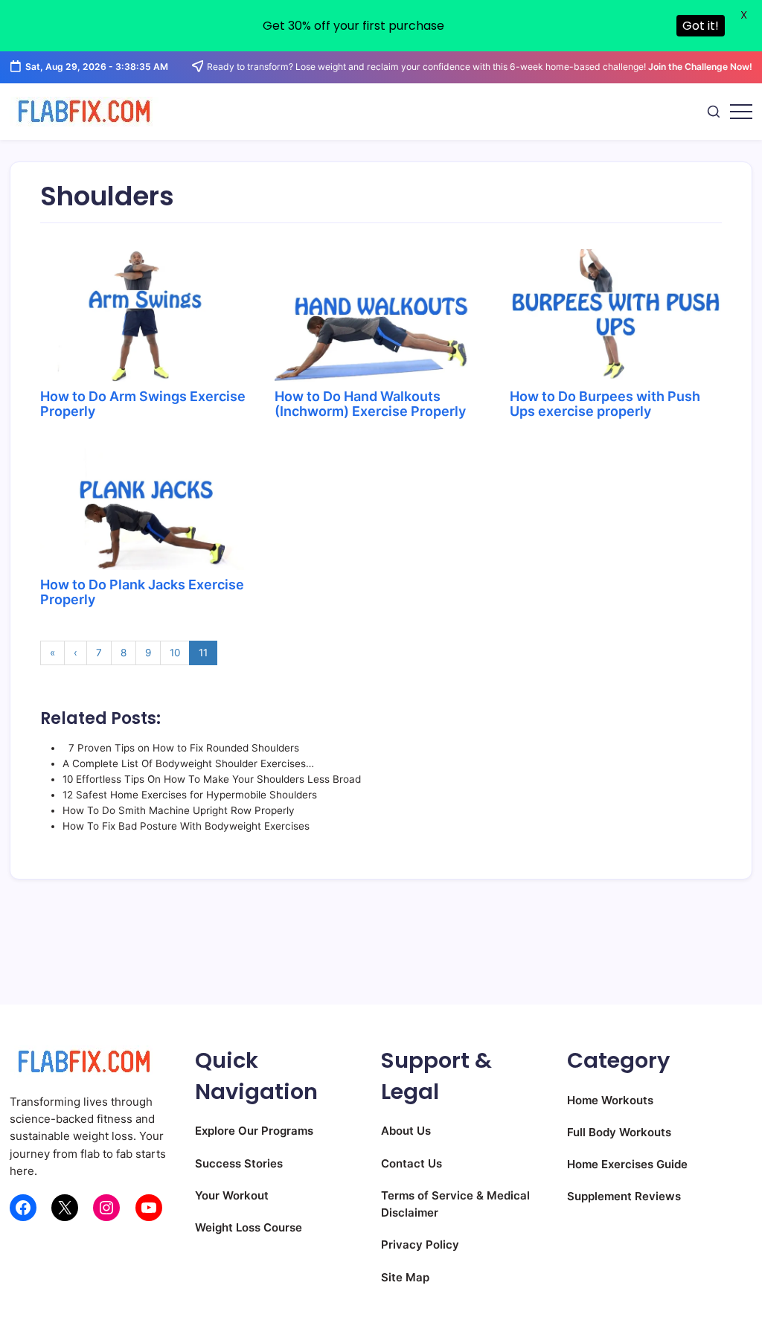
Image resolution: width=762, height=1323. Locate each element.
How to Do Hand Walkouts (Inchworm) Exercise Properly (370, 403)
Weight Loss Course (248, 1227)
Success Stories (239, 1163)
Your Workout (232, 1195)
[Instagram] (106, 1207)
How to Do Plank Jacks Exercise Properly (142, 592)
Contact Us (411, 1163)
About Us (406, 1131)
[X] (64, 1207)
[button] (713, 111)
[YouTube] (148, 1207)
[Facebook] (23, 1207)
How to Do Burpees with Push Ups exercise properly (605, 403)
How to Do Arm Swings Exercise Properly (143, 403)
